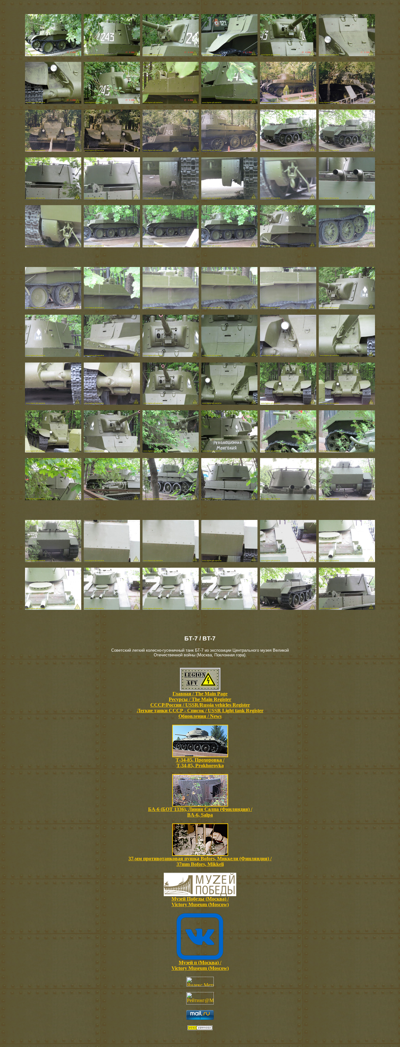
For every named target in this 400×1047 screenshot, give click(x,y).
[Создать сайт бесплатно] (200, 1028)
